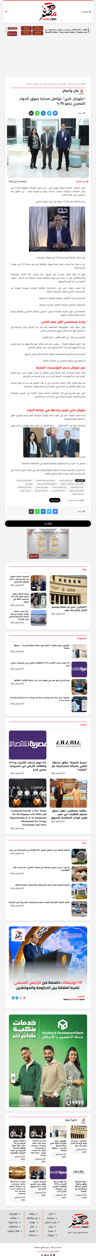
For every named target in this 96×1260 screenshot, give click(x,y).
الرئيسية (80, 84)
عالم (32, 1227)
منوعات (50, 1235)
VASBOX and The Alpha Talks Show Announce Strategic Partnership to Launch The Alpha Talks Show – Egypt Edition (38, 1148)
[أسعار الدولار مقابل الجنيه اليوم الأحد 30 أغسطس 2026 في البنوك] (38, 600)
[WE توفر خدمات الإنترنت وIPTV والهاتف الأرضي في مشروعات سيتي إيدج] (79, 669)
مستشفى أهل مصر (41, 490)
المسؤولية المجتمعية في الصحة (46, 484)
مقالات (13, 1218)
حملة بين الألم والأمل (77, 487)
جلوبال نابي (29, 484)
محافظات (13, 1227)
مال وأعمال (72, 84)
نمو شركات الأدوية (77, 494)
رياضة (32, 1214)
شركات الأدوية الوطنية (24, 487)
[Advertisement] (48, 58)
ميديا (50, 1231)
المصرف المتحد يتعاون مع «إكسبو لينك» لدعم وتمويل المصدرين (19, 579)
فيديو (32, 1231)
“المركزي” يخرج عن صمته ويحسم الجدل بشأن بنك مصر (69, 608)
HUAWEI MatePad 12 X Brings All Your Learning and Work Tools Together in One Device (40, 699)
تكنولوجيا (81, 638)
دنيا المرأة (13, 1222)
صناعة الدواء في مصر (58, 490)
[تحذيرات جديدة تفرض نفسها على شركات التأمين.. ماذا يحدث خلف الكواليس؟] (79, 874)
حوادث (32, 1222)
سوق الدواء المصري (42, 487)
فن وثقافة (32, 1218)
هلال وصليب (13, 1231)
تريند (50, 1227)
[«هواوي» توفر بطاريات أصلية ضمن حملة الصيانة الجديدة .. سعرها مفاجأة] (79, 652)
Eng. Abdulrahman (43, 1251)
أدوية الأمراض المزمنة (65, 480)
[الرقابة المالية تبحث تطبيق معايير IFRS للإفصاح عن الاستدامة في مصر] (79, 856)
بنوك (84, 569)
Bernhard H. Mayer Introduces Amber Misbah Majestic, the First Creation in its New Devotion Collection (18, 1187)
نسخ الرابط (54, 500)
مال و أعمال (50, 1222)
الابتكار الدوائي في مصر (24, 480)
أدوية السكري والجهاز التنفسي (45, 480)
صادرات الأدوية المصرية (76, 490)
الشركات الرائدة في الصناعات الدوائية (72, 484)
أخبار (84, 843)
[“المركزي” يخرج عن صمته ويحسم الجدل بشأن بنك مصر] (78, 1132)
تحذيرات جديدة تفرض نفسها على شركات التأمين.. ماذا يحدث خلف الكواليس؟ (41, 869)
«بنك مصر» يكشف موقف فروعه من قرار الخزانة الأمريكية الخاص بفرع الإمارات (19, 615)
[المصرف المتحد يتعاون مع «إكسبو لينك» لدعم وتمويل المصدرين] (38, 583)
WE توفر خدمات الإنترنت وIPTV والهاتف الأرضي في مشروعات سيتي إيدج (40, 664)
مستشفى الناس (26, 490)
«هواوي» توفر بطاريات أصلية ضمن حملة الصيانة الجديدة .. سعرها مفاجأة (42, 647)
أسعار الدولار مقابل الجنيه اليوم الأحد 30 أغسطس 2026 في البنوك (20, 598)
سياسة (50, 1218)
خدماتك (32, 1235)
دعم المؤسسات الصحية (59, 487)
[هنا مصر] (48, 11)
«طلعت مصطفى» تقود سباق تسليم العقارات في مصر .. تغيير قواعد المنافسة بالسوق (69, 814)
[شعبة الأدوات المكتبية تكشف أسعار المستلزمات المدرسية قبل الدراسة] (79, 909)
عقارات (83, 725)
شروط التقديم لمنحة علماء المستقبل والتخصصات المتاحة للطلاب (42, 885)
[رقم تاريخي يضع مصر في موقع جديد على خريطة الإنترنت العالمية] (79, 687)
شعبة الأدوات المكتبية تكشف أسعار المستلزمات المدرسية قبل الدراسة (39, 902)
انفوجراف (13, 1214)
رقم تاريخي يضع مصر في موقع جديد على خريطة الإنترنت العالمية (42, 680)
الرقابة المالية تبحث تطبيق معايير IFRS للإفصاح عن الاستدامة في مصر (40, 850)
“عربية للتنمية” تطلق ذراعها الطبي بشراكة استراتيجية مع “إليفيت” (69, 766)
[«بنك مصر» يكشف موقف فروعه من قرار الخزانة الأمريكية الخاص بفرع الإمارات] (38, 618)
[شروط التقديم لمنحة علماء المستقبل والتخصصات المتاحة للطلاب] (79, 891)
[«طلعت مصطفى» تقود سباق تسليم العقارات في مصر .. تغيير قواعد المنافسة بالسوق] (68, 793)
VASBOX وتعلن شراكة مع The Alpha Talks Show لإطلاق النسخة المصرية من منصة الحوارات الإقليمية (18, 1147)
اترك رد (48, 524)
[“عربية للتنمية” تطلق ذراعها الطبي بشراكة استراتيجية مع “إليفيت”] (68, 745)
